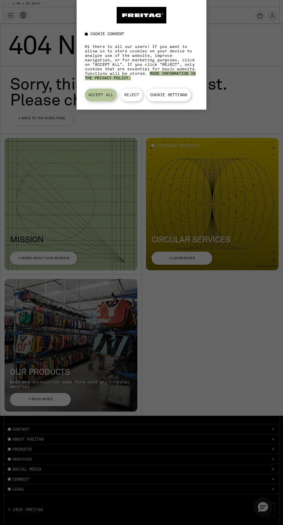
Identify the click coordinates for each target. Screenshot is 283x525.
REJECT (131, 94)
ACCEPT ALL (100, 94)
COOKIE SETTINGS (168, 94)
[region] (141, 55)
